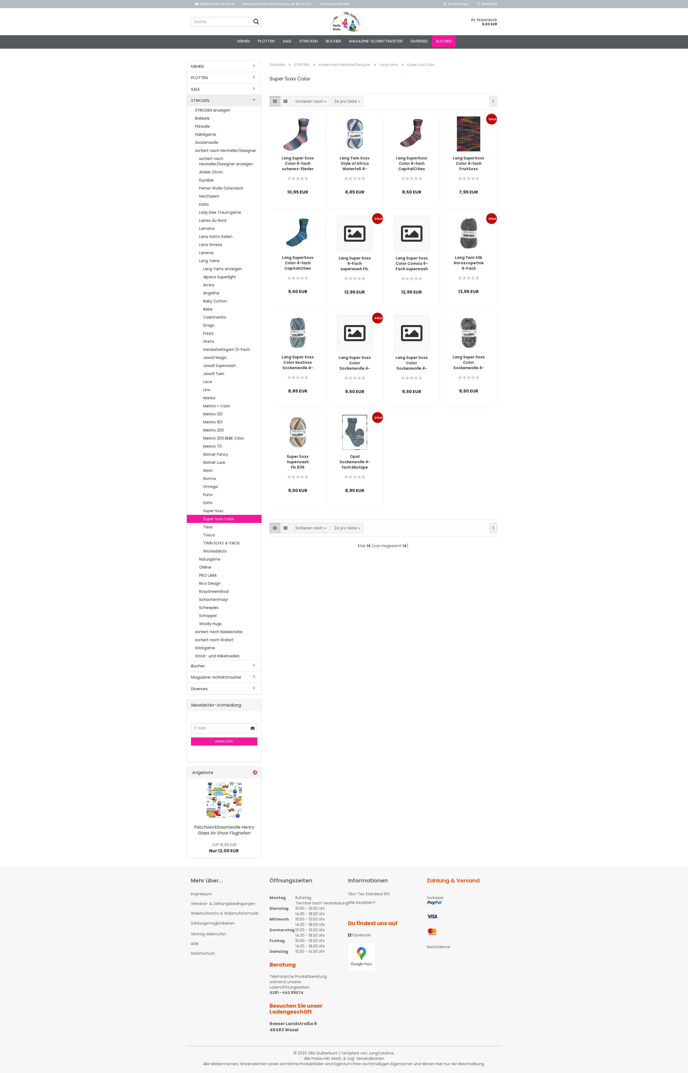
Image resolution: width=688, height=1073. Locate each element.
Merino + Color (216, 406)
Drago (208, 325)
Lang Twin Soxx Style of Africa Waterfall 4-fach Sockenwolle (355, 163)
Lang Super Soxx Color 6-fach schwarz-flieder (298, 163)
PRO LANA (208, 575)
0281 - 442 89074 (286, 992)
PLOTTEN (266, 41)
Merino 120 (213, 414)
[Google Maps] (383, 956)
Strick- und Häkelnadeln (217, 656)
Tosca (209, 535)
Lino (206, 390)
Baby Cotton (215, 301)
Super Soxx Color (218, 519)
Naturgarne (209, 559)
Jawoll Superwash (219, 365)
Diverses (419, 41)
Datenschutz (203, 953)
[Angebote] (255, 773)
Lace (207, 381)
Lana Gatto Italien (215, 236)
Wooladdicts (215, 551)
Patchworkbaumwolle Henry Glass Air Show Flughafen (224, 830)
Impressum (201, 894)
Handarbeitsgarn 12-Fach (226, 349)
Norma (209, 478)
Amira (208, 285)
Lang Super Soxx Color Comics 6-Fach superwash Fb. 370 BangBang (412, 263)
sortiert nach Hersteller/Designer (225, 150)
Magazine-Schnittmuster (376, 41)
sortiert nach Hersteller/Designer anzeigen (226, 161)
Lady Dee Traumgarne (220, 212)
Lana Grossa (210, 244)
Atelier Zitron (211, 172)
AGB (194, 943)
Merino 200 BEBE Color (223, 438)
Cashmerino (214, 317)
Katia (204, 204)
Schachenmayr (213, 599)
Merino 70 (212, 446)
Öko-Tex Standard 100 (369, 894)
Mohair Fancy (215, 454)
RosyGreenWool (214, 591)
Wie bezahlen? (361, 902)
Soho (208, 502)
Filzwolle (202, 126)
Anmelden (224, 741)
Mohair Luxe (214, 462)
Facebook (361, 935)
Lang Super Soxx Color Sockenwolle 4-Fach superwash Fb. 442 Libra (355, 363)
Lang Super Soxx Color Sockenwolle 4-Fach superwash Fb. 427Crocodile (469, 362)
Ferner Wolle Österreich (221, 188)
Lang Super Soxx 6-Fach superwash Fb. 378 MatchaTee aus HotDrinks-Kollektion (355, 263)
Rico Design (210, 583)
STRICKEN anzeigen (212, 110)
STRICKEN (308, 41)
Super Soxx (213, 511)
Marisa (209, 398)
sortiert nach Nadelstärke (218, 631)
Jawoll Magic (215, 357)
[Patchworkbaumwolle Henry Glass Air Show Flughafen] (224, 800)
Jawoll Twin (213, 373)
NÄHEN (243, 41)
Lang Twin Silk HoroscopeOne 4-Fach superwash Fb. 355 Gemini (469, 263)
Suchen (444, 41)
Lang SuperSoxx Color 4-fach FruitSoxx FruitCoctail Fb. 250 (468, 163)
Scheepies (208, 607)
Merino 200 (213, 430)
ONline (205, 567)
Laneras (206, 252)
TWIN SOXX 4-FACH (221, 543)
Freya (208, 333)
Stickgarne (205, 648)
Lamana (206, 228)
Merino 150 (213, 422)
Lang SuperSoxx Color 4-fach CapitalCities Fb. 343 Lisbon (297, 263)
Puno (208, 494)
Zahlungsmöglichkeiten (213, 923)
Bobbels (202, 118)
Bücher (333, 41)
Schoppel (208, 615)
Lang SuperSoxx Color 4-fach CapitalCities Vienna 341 (411, 163)
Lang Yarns (209, 260)
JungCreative (381, 1053)
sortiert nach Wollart (214, 640)
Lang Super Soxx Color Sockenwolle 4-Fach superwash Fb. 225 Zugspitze (412, 363)
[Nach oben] (673, 1065)
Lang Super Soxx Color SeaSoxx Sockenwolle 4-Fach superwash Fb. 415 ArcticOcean (298, 362)
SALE (287, 41)
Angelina (211, 293)
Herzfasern (209, 196)
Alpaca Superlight (219, 277)
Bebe (208, 309)
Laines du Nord (212, 220)
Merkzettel (488, 4)
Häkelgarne (205, 134)
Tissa (208, 527)
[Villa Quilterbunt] (344, 21)
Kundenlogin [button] (457, 4)
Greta (208, 341)
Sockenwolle (206, 142)
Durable (206, 180)
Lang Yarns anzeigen (222, 269)
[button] (275, 101)
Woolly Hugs (210, 623)
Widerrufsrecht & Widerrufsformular (225, 913)
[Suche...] (256, 22)
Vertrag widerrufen (335, 4)
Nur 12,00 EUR (224, 848)
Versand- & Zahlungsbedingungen (223, 903)
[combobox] (311, 101)
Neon (208, 470)
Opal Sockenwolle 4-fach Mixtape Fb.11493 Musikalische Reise (354, 462)
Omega (210, 486)
